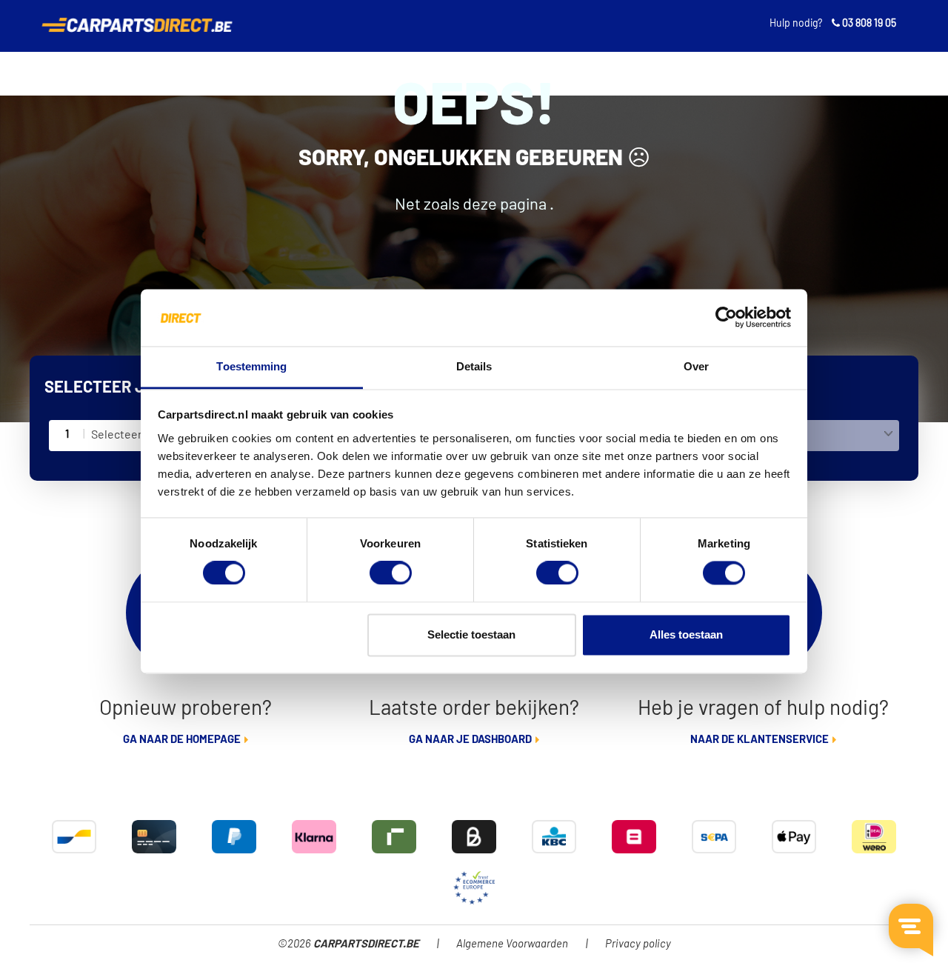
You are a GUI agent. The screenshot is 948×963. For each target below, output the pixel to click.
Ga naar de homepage (182, 739)
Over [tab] (696, 366)
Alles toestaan (686, 634)
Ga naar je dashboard (470, 739)
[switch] (391, 573)
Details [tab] (474, 366)
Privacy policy (638, 944)
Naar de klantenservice (759, 739)
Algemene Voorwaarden (512, 944)
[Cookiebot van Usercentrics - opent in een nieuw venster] (726, 318)
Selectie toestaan (471, 634)
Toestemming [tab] (251, 366)
